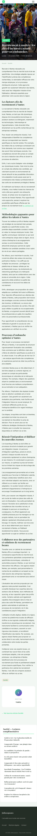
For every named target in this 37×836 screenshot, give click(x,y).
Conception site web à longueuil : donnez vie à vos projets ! (17, 789)
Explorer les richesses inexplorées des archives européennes (17, 795)
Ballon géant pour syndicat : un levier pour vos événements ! (18, 783)
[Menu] (33, 1)
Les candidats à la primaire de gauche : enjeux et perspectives (17, 751)
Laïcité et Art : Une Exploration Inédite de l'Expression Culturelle (18, 739)
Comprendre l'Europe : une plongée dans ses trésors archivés (17, 745)
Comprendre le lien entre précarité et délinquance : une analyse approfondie (17, 764)
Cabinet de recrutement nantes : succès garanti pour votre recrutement (17, 777)
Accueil (4, 63)
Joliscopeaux (7, 812)
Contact (23, 825)
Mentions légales (14, 825)
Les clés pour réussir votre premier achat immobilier (18, 758)
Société (6, 40)
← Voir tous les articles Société (12, 713)
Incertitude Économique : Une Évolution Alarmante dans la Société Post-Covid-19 (17, 770)
